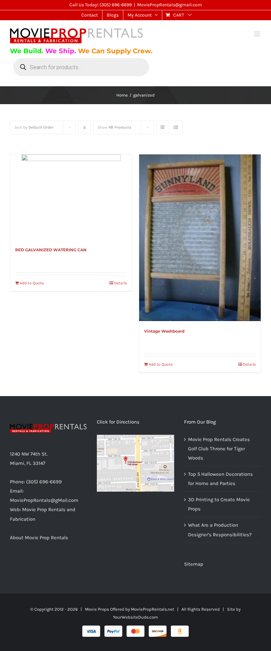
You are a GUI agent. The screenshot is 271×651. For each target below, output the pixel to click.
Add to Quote (32, 283)
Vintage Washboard (164, 331)
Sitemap (193, 564)
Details (120, 283)
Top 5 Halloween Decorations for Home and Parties (220, 478)
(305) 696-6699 (115, 5)
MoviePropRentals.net (152, 609)
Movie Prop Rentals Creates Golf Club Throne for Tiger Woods (219, 448)
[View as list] (175, 127)
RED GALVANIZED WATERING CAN (51, 249)
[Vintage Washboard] (200, 237)
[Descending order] (84, 127)
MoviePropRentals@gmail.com (169, 5)
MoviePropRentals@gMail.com (44, 500)
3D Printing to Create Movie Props (219, 504)
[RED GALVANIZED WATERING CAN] (71, 197)
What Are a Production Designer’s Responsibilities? (220, 529)
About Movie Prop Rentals (39, 538)
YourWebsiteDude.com (135, 617)
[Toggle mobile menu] (257, 33)
